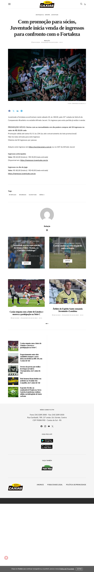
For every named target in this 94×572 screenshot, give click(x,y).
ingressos (23, 194)
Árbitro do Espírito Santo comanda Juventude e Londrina (68, 310)
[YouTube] (48, 426)
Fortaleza (13, 194)
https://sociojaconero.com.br (40, 147)
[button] (85, 4)
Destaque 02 (40, 14)
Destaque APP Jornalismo (30, 241)
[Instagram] (45, 426)
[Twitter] (52, 426)
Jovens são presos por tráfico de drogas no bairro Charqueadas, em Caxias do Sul (30, 370)
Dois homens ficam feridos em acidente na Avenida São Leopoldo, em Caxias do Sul (30, 381)
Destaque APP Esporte (67, 243)
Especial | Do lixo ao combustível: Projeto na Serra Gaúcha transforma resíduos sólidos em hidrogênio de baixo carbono (31, 392)
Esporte (47, 14)
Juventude (54, 14)
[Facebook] (41, 426)
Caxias (57, 243)
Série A (42, 194)
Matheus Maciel (67, 252)
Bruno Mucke (26, 254)
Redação (47, 40)
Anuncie (40, 485)
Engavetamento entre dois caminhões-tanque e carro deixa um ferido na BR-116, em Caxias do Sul (31, 358)
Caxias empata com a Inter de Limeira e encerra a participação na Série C (26, 313)
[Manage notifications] (6, 558)
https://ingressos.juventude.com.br (34, 160)
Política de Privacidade (76, 485)
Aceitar (79, 569)
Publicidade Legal (54, 485)
